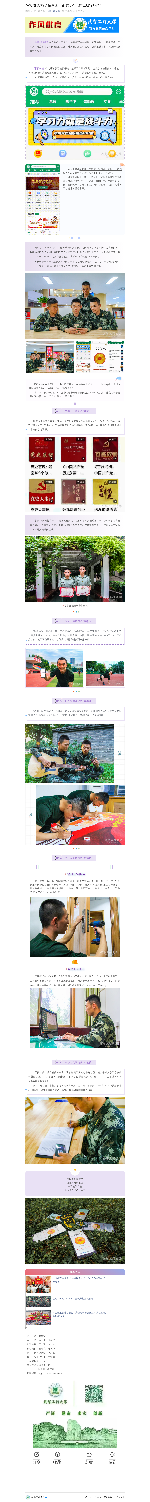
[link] (39, 1497)
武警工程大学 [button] (53, 11)
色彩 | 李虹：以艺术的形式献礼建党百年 (73, 1298)
